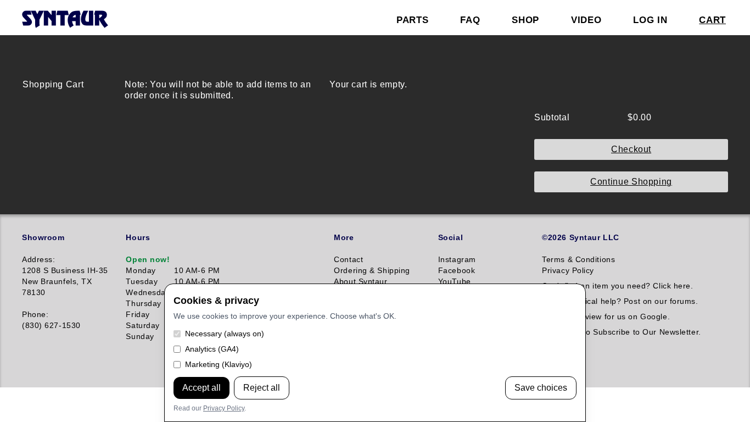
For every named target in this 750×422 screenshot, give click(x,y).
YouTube (454, 281)
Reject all (261, 387)
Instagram (457, 259)
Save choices (540, 387)
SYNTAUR (64, 20)
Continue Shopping (631, 181)
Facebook (456, 270)
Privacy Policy (223, 408)
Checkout (631, 149)
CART (712, 20)
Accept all (201, 387)
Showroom (43, 237)
